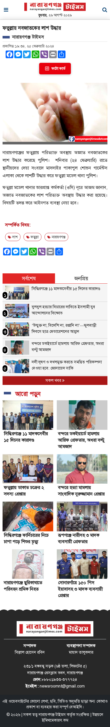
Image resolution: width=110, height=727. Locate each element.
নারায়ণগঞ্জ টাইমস (52, 714)
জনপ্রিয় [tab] (81, 278)
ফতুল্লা (34, 237)
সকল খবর (54, 380)
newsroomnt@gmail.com (62, 686)
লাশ (14, 237)
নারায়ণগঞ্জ (58, 237)
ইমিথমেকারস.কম (55, 720)
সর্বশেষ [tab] (29, 278)
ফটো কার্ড (58, 68)
